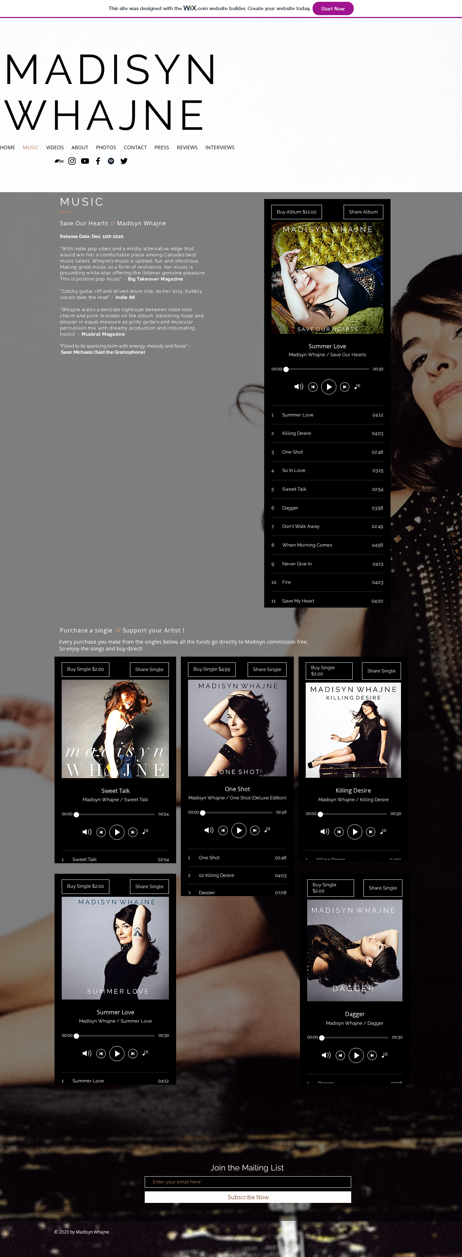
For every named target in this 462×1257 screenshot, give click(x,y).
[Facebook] (98, 161)
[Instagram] (72, 161)
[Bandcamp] (59, 161)
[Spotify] (111, 161)
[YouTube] (85, 161)
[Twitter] (124, 161)
